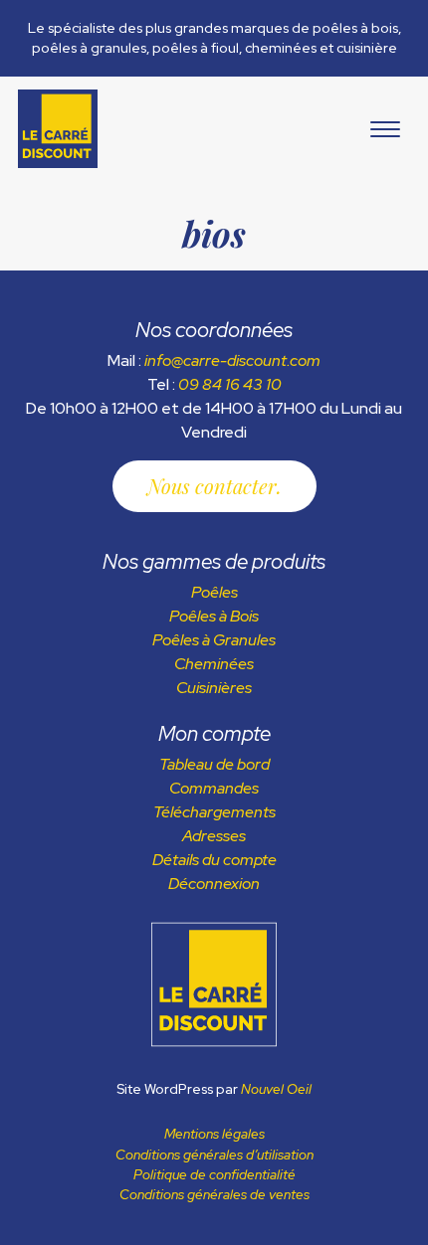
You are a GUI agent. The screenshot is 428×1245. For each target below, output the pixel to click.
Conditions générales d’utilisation (214, 1154)
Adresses (214, 835)
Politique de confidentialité (214, 1174)
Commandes (214, 788)
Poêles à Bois (214, 616)
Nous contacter (212, 485)
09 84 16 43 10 (230, 384)
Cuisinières (214, 687)
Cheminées (214, 663)
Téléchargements (214, 811)
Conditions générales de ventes (214, 1194)
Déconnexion (214, 883)
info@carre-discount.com (232, 360)
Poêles (214, 592)
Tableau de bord (214, 764)
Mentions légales (214, 1134)
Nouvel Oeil (276, 1089)
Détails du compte (214, 859)
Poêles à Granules (214, 639)
